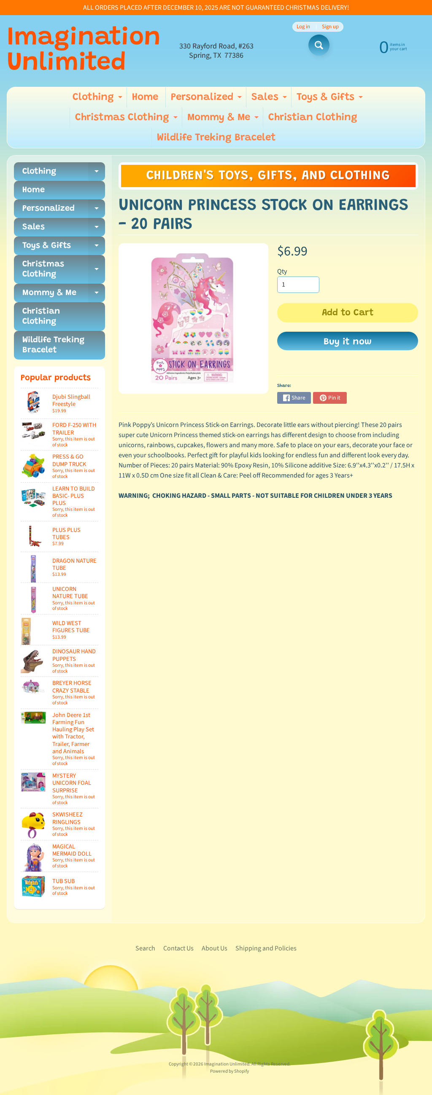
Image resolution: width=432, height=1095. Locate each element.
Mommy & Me (224, 120)
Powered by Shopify (229, 1071)
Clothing (98, 99)
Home (145, 97)
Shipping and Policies (266, 948)
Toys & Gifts (331, 99)
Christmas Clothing (127, 120)
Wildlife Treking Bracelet (216, 138)
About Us (214, 948)
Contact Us (178, 948)
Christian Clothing (312, 118)
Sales (270, 99)
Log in (303, 27)
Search (145, 948)
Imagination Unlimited (84, 51)
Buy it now (348, 342)
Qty (282, 271)
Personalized (207, 99)
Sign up (330, 27)
